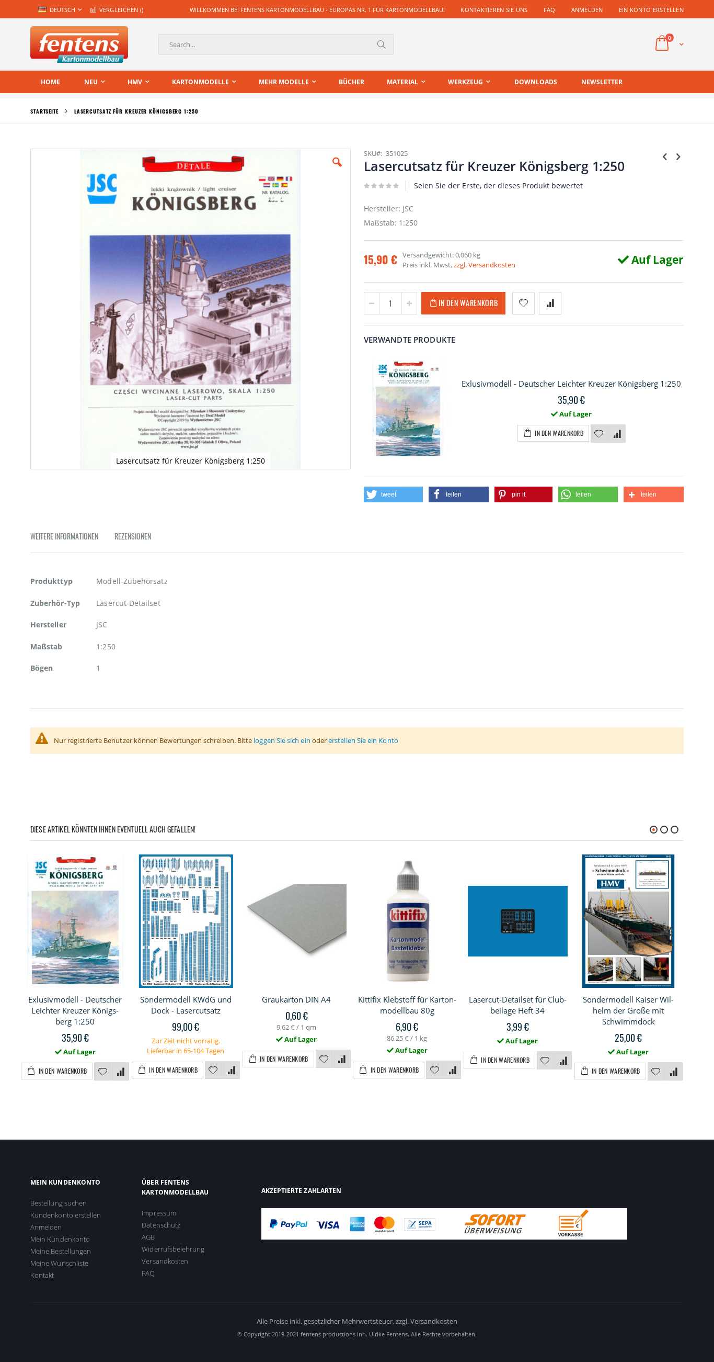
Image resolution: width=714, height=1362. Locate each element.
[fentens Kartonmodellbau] (79, 44)
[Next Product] (678, 156)
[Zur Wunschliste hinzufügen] (599, 434)
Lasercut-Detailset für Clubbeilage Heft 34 (518, 1005)
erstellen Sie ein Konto (363, 740)
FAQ (550, 10)
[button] (337, 170)
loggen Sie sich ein (282, 740)
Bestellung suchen (58, 1203)
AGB (148, 1237)
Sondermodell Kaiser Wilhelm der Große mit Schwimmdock (628, 1010)
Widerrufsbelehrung (173, 1249)
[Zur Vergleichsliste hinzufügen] (617, 434)
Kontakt (42, 1275)
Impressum (159, 1213)
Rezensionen (132, 536)
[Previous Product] (665, 156)
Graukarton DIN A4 (296, 999)
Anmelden (587, 10)
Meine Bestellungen (60, 1251)
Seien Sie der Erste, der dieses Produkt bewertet (498, 185)
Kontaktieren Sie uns (494, 10)
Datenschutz (161, 1225)
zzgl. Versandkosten (484, 264)
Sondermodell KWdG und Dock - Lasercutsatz (186, 1005)
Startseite (44, 111)
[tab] (72, 538)
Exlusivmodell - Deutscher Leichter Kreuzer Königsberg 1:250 (571, 383)
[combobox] (276, 44)
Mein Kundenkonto (60, 1239)
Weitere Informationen (64, 536)
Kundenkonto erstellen (65, 1215)
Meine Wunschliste (59, 1263)
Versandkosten (165, 1261)
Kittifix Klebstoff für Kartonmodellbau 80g (407, 1005)
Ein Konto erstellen (651, 10)
